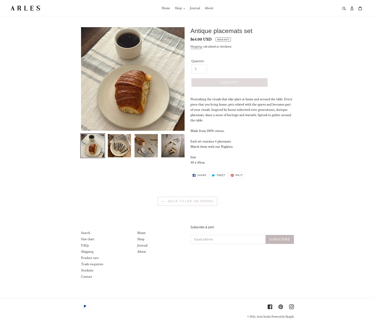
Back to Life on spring (190, 201)
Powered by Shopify (282, 317)
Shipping (196, 46)
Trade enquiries (92, 264)
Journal (142, 245)
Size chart (88, 239)
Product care (90, 258)
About (141, 251)
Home (141, 233)
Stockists (87, 270)
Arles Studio (264, 317)
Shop (140, 239)
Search (85, 233)
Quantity (197, 61)
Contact (86, 276)
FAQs (85, 245)
